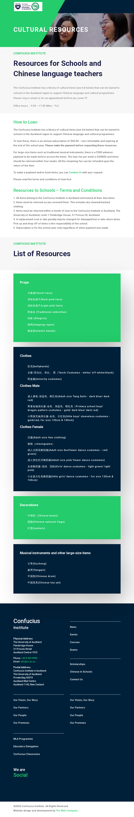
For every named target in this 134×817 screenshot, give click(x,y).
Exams (73, 649)
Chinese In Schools (81, 671)
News (73, 627)
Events (73, 634)
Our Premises (21, 722)
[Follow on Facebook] (16, 790)
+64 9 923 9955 (29, 658)
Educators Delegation (25, 746)
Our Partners (20, 707)
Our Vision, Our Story (25, 700)
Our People (19, 715)
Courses (75, 642)
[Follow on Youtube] (30, 790)
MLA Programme (23, 738)
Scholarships (77, 664)
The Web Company (66, 810)
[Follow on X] (23, 790)
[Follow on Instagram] (37, 790)
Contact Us (76, 679)
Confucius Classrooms (26, 754)
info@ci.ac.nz (28, 661)
